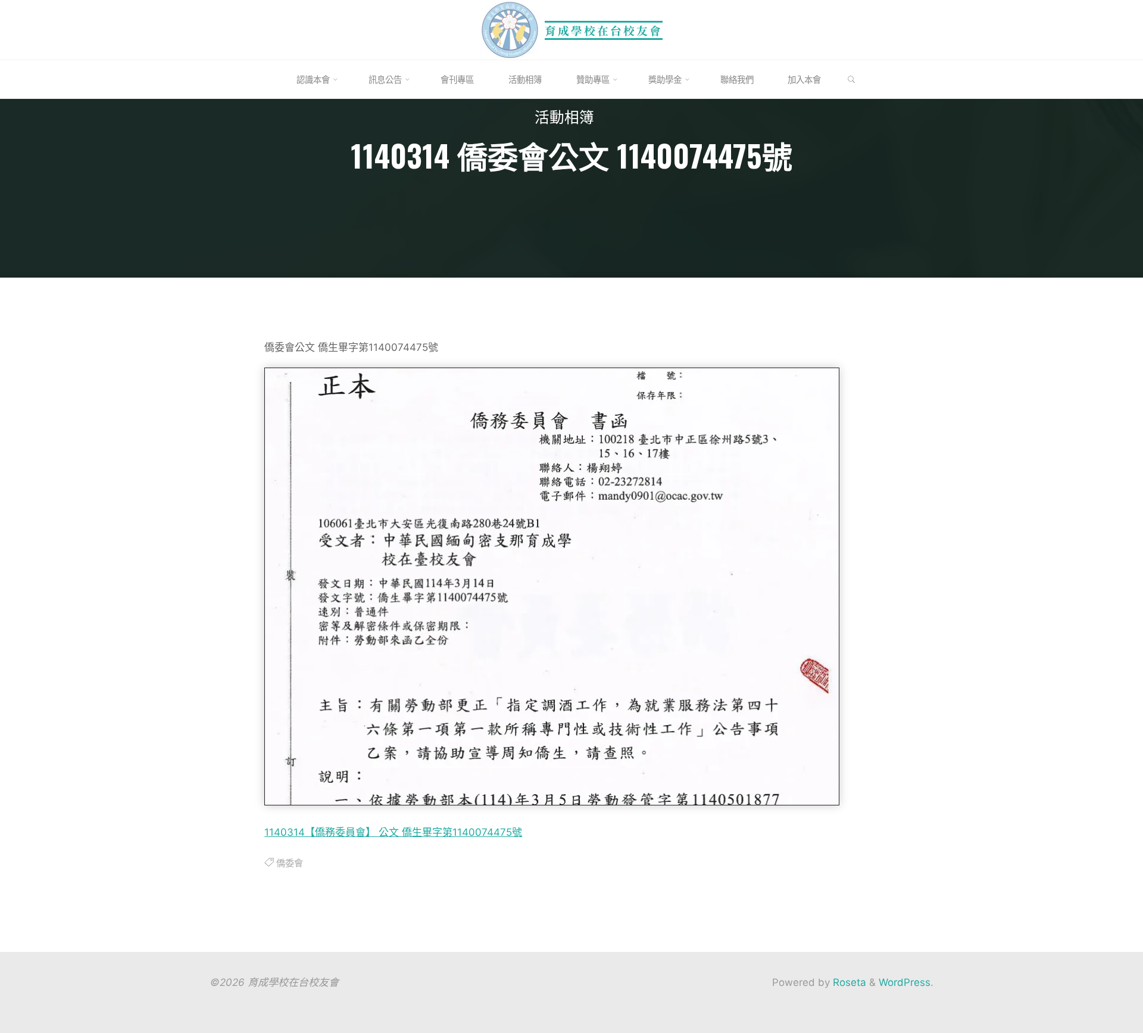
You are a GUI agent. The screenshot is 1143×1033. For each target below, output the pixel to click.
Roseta (848, 982)
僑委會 (289, 862)
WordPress (904, 982)
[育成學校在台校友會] (510, 29)
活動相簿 (564, 119)
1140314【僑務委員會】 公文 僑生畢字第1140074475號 (393, 832)
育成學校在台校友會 (604, 30)
